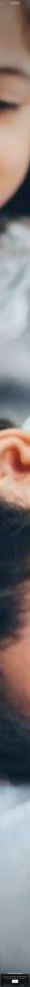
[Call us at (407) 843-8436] (1, 3)
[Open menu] (28, 3)
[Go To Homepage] (15, 3)
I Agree (15, 981)
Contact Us (22, 985)
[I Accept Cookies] (28, 976)
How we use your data (8, 985)
